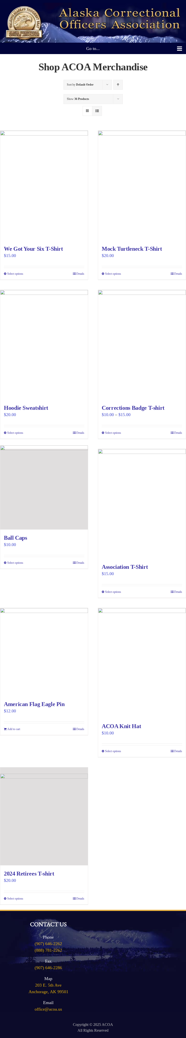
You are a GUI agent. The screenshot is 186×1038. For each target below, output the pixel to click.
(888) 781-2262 (48, 950)
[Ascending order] (118, 85)
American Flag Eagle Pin (34, 704)
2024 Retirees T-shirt (29, 873)
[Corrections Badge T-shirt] (142, 345)
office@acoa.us (48, 1009)
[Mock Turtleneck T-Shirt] (142, 186)
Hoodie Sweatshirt (26, 408)
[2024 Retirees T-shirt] (44, 816)
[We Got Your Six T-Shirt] (44, 186)
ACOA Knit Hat (121, 726)
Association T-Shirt (125, 567)
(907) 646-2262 (48, 943)
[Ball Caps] (44, 489)
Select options (15, 273)
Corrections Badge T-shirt (133, 408)
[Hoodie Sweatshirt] (44, 345)
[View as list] (97, 111)
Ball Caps (15, 538)
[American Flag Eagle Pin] (44, 652)
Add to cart (13, 729)
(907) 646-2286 (48, 967)
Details (80, 273)
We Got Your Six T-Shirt (33, 249)
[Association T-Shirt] (142, 504)
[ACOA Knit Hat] (142, 663)
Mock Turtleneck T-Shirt (132, 249)
